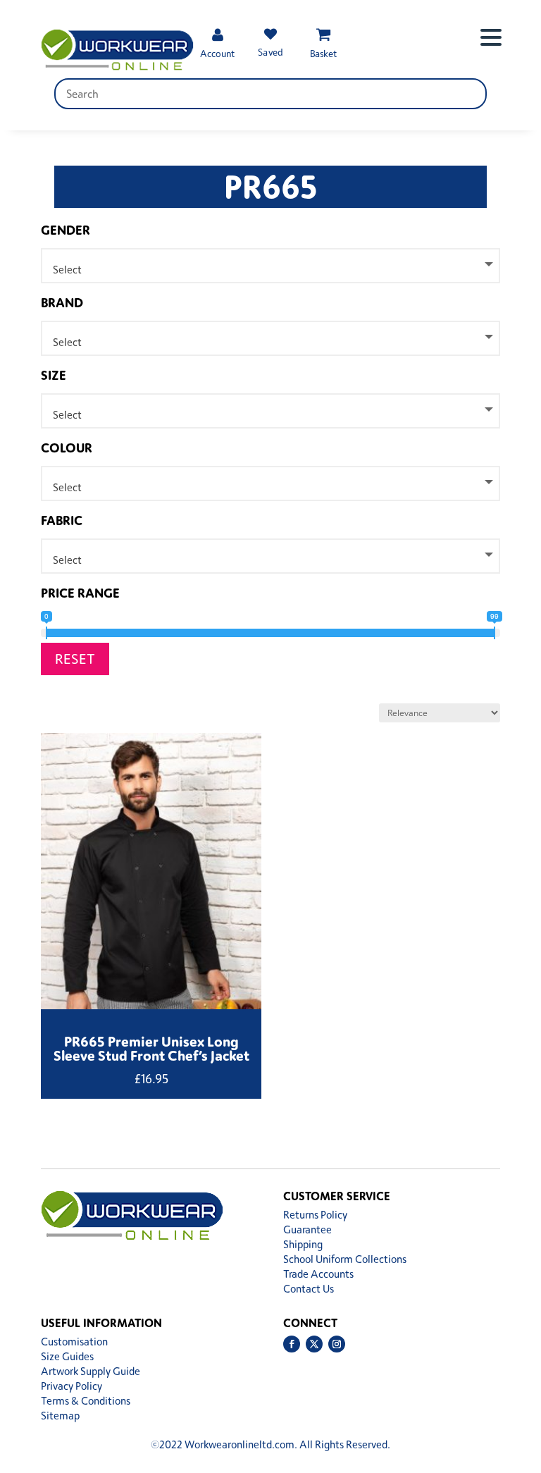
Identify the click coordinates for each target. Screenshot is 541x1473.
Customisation (74, 1341)
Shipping (303, 1244)
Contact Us (308, 1288)
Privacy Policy (71, 1386)
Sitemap (60, 1415)
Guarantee (307, 1229)
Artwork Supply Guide (90, 1371)
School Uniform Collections (344, 1259)
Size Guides (67, 1356)
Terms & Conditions (85, 1400)
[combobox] (271, 265)
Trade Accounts (318, 1274)
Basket (323, 53)
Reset (75, 658)
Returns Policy (315, 1214)
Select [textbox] (67, 269)
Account (217, 53)
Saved (270, 52)
